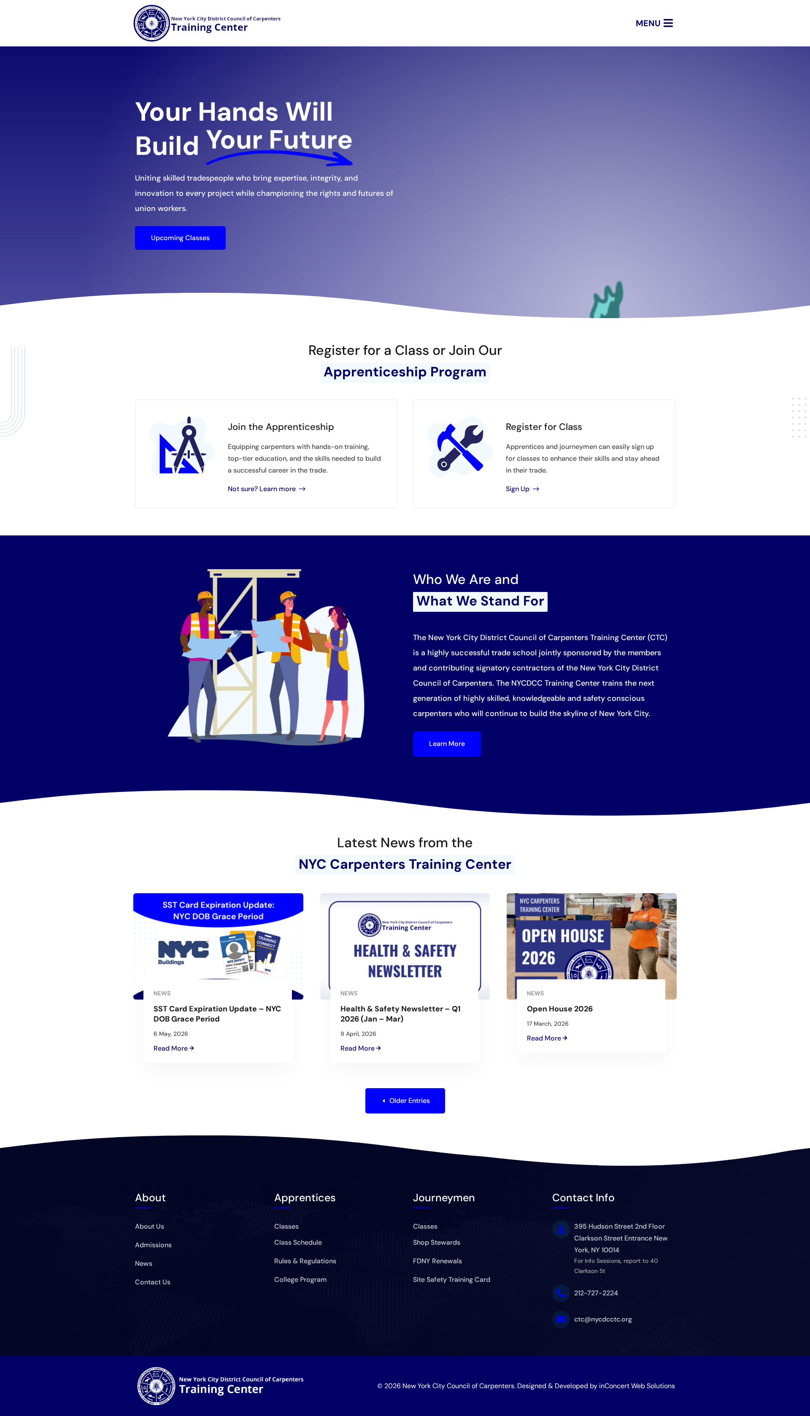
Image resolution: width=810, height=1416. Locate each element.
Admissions (153, 1244)
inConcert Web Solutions (637, 1385)
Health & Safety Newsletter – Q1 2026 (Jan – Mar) (400, 1014)
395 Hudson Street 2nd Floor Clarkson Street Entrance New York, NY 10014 (621, 1238)
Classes (286, 1226)
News (162, 993)
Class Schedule (298, 1242)
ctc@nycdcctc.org (603, 1319)
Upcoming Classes (180, 237)
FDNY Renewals (437, 1261)
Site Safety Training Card (451, 1279)
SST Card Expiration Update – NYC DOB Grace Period (217, 1014)
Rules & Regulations (305, 1261)
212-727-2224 (596, 1293)
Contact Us (152, 1282)
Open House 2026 (560, 1009)
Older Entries (409, 1100)
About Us (149, 1226)
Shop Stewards (436, 1242)
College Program (300, 1279)
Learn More (447, 743)
